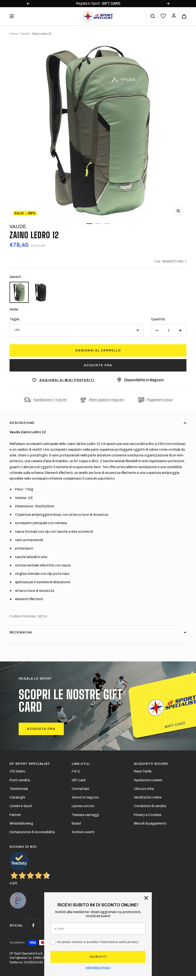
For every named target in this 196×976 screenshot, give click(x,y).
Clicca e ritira (144, 789)
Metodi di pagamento (150, 823)
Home (14, 33)
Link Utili (81, 763)
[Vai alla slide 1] (89, 223)
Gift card (78, 780)
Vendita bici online (148, 797)
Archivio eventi (83, 832)
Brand (76, 823)
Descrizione (22, 423)
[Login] (174, 16)
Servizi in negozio (85, 797)
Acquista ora (98, 365)
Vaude (25, 33)
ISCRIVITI (98, 957)
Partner (15, 815)
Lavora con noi (83, 806)
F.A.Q (76, 771)
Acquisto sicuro (151, 763)
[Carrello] (184, 16)
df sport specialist (30, 763)
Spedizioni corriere (148, 780)
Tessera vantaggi (85, 815)
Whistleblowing (21, 823)
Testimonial (19, 789)
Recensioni (21, 632)
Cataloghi (17, 797)
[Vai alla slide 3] (107, 223)
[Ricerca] (153, 16)
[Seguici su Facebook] (33, 925)
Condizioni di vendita (150, 806)
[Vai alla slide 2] (98, 223)
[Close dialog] (146, 898)
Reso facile (143, 771)
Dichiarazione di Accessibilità (32, 832)
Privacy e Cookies (147, 815)
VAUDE (18, 226)
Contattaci (80, 789)
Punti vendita (20, 780)
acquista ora (41, 729)
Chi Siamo (17, 771)
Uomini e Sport (21, 806)
